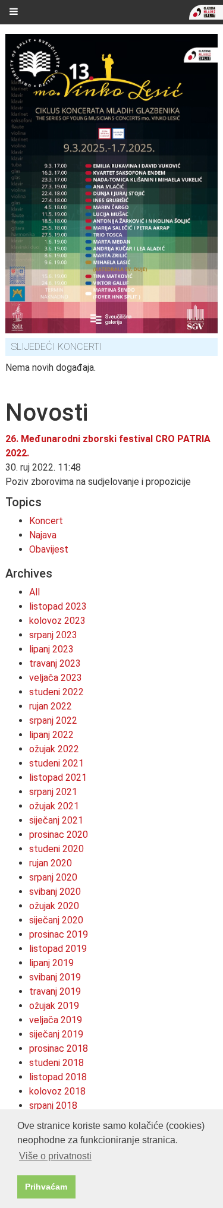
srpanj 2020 (53, 877)
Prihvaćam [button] (46, 1186)
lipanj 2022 (51, 734)
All (34, 592)
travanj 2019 (55, 991)
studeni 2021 (56, 763)
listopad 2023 (58, 606)
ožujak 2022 (54, 749)
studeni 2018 (56, 1062)
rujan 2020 (50, 863)
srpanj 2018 (53, 1105)
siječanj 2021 (56, 820)
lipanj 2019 (51, 963)
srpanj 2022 (53, 720)
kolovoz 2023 (57, 620)
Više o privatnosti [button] (55, 1156)
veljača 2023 (55, 677)
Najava (42, 535)
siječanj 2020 (56, 920)
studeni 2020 (56, 848)
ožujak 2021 (54, 806)
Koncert (46, 520)
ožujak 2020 (54, 905)
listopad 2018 (58, 1077)
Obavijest (48, 549)
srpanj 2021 (53, 791)
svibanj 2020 (55, 891)
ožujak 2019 (54, 1005)
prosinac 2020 (58, 834)
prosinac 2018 (58, 1048)
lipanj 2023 (51, 649)
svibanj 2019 (55, 977)
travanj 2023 (55, 663)
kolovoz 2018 (57, 1091)
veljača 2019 (55, 1020)
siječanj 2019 (56, 1034)
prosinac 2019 (58, 934)
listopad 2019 (58, 948)
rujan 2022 (50, 706)
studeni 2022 (56, 692)
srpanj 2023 (53, 635)
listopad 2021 (58, 777)
